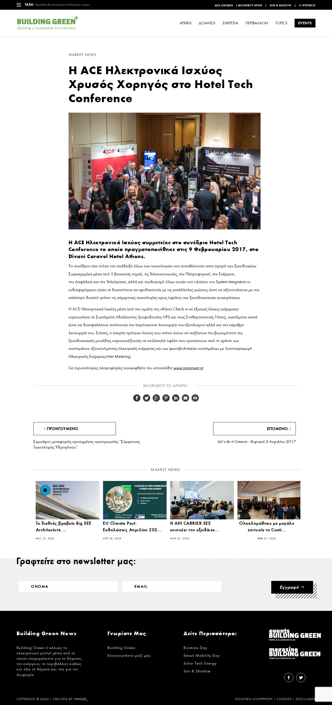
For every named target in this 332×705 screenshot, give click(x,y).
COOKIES (284, 699)
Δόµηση (207, 23)
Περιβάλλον (256, 23)
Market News (82, 55)
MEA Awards (224, 5)
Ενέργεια (230, 23)
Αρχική (186, 23)
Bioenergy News (250, 5)
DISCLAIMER (305, 699)
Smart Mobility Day (201, 655)
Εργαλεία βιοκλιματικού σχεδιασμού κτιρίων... (63, 5)
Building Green (121, 647)
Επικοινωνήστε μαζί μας (129, 655)
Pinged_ (81, 699)
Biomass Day (195, 647)
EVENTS (305, 23)
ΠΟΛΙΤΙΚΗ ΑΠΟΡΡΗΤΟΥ (254, 699)
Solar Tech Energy (200, 663)
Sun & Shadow (280, 5)
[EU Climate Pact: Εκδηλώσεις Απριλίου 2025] (135, 500)
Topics (281, 23)
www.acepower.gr (188, 368)
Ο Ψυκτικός (307, 5)
